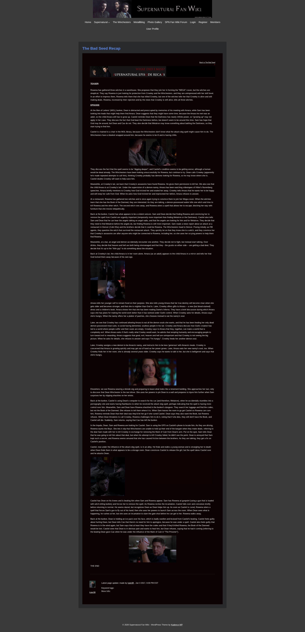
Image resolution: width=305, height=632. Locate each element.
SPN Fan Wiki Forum (176, 22)
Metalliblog (139, 22)
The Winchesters (122, 22)
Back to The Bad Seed (207, 62)
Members (215, 22)
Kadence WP (177, 625)
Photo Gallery (155, 22)
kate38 (92, 592)
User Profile (152, 29)
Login (193, 22)
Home (88, 22)
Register (203, 22)
